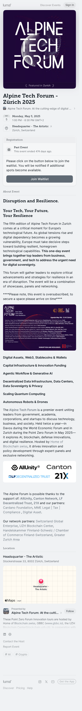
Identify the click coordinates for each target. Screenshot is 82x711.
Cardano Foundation (17, 507)
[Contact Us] (53, 682)
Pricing (20, 688)
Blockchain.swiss (24, 623)
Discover (8, 688)
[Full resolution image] (39, 327)
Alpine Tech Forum (22, 410)
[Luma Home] (7, 5)
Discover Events (50, 5)
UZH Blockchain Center (36, 526)
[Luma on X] (46, 682)
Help (30, 688)
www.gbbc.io (54, 623)
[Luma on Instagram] (40, 682)
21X (36, 503)
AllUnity (26, 498)
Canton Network (45, 498)
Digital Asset (32, 512)
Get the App (66, 681)
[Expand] (39, 627)
